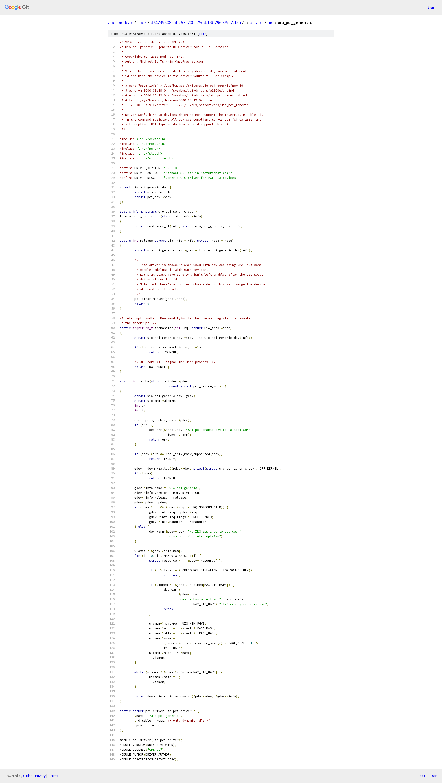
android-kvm (120, 22)
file (202, 34)
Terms (53, 776)
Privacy (40, 776)
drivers (257, 22)
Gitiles (27, 776)
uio (271, 22)
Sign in (432, 7)
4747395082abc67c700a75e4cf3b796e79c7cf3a (196, 22)
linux (142, 22)
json (433, 776)
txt (422, 776)
